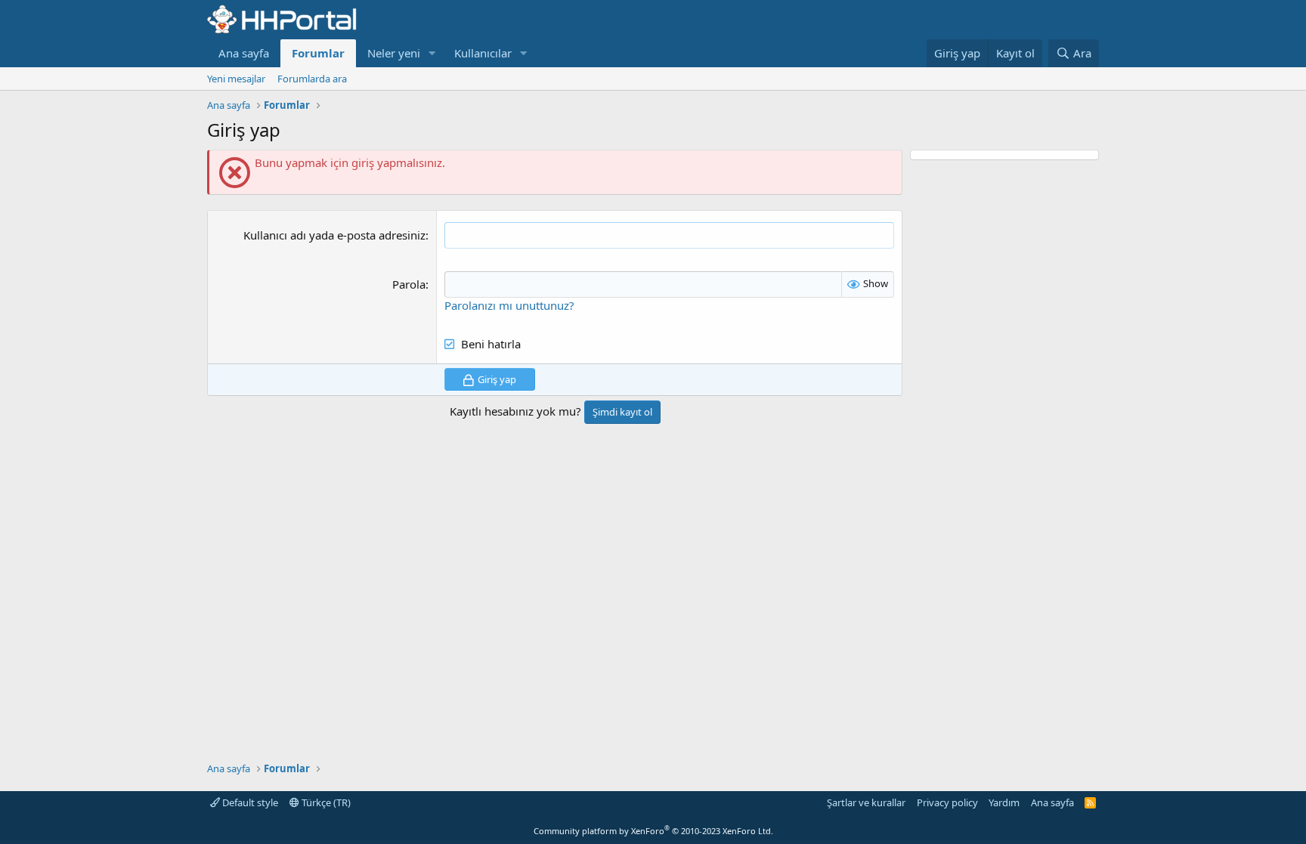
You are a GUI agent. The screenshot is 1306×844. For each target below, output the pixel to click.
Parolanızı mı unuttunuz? (509, 305)
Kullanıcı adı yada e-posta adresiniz (334, 235)
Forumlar (318, 52)
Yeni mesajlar (236, 78)
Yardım (1004, 802)
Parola (409, 284)
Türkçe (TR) (325, 802)
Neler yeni (393, 52)
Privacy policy (947, 802)
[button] (432, 53)
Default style (249, 802)
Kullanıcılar (483, 52)
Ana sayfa (243, 52)
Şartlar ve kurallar (866, 802)
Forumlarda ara (312, 78)
